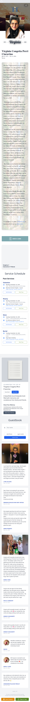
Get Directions (9, 292)
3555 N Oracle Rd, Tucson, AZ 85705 (14, 339)
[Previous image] (3, 453)
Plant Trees (21, 292)
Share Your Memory (9, 412)
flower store (20, 224)
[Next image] (27, 453)
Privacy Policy (11, 695)
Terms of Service (19, 695)
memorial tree (21, 221)
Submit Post (15, 437)
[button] (15, 453)
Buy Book (15, 392)
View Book (7, 392)
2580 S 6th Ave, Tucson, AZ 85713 (14, 289)
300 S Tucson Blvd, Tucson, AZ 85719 (15, 321)
